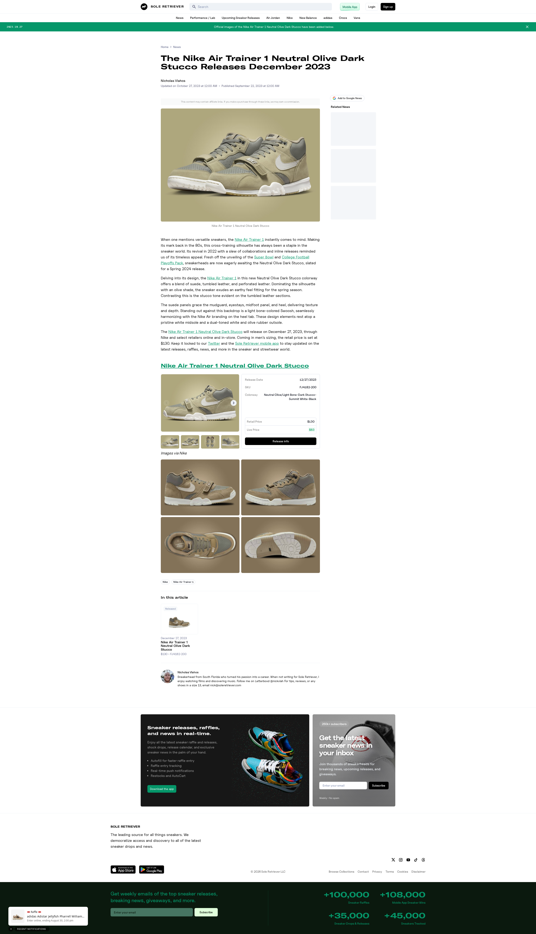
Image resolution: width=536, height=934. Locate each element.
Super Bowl (263, 257)
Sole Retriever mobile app (257, 343)
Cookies (402, 871)
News (179, 17)
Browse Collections (341, 871)
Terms (389, 871)
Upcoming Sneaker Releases (241, 17)
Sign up (388, 6)
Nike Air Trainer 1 (249, 239)
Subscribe (378, 785)
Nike (290, 17)
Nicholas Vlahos (173, 81)
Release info (281, 441)
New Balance (308, 17)
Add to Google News (350, 98)
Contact (363, 871)
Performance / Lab (202, 17)
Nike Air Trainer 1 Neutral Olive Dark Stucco (205, 331)
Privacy (377, 871)
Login (371, 6)
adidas (327, 17)
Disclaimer (418, 871)
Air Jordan (273, 17)
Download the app (162, 789)
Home (165, 47)
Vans (357, 17)
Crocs (343, 17)
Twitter (214, 343)
